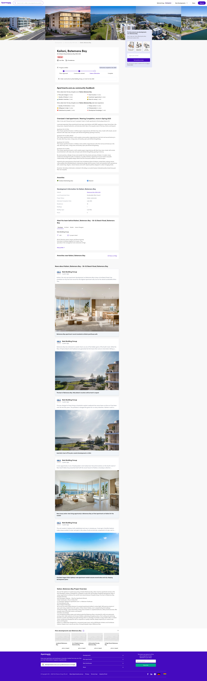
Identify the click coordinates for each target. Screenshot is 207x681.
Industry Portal (103, 674)
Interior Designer (79, 227)
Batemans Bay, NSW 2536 (71, 42)
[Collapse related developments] (118, 630)
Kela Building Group (63, 232)
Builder (72, 227)
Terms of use (94, 674)
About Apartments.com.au (76, 674)
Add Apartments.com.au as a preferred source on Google (60, 664)
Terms (148, 63)
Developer (60, 227)
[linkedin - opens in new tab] (151, 674)
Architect (66, 227)
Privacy (87, 674)
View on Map (113, 256)
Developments (58, 42)
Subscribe (145, 665)
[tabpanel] (87, 239)
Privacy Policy (130, 64)
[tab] (60, 227)
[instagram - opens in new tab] (155, 674)
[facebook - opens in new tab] (148, 674)
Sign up (202, 3)
